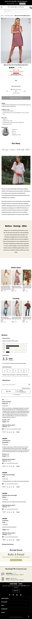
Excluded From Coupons (16, 74)
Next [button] (30, 40)
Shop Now (22, 3)
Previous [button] (2, 40)
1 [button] (1, 18)
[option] (16, 40)
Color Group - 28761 (9, 15)
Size (16, 80)
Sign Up (16, 590)
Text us (7, 578)
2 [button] (2, 18)
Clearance (16, 73)
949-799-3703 (13, 578)
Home (2, 15)
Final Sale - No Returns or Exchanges (16, 75)
